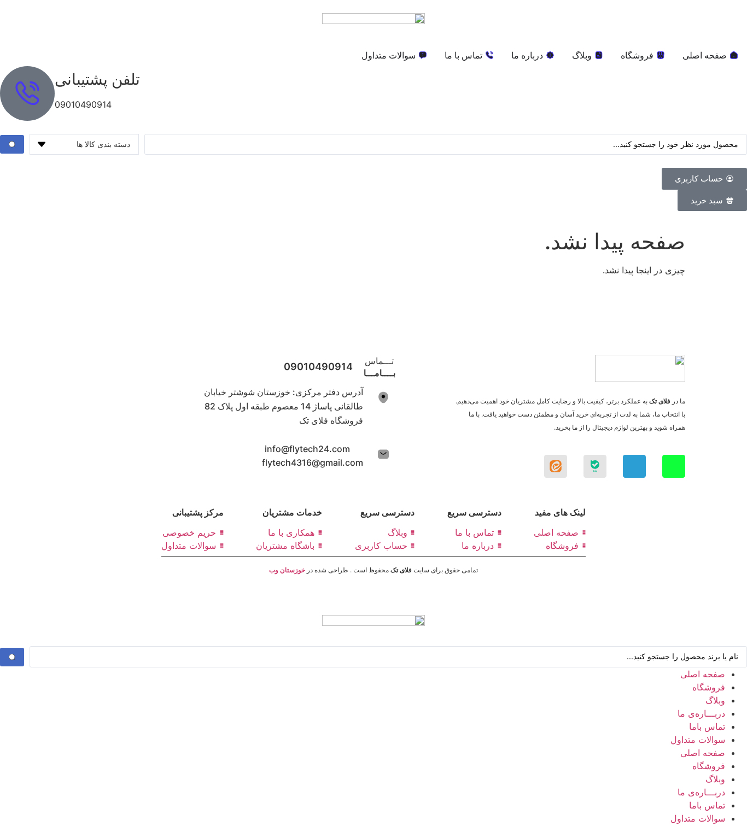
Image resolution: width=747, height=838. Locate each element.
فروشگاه (708, 687)
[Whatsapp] (673, 466)
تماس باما (707, 726)
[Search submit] (12, 144)
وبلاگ (715, 700)
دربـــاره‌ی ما (701, 713)
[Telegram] (634, 466)
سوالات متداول (697, 739)
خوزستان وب (288, 570)
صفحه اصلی (702, 674)
